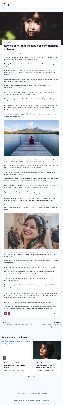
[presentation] (16, 350)
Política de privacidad (29, 393)
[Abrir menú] (61, 4)
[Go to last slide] (4, 358)
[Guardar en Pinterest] (9, 313)
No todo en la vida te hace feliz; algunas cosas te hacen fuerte (15, 365)
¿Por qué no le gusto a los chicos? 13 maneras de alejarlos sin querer (49, 325)
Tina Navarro (9, 53)
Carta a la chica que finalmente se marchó (15, 324)
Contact (44, 393)
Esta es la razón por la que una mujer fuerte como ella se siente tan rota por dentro (46, 365)
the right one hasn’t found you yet (20, 70)
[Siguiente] (58, 358)
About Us (19, 393)
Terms (39, 393)
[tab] (28, 376)
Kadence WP (46, 400)
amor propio (7, 42)
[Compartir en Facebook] (5, 313)
